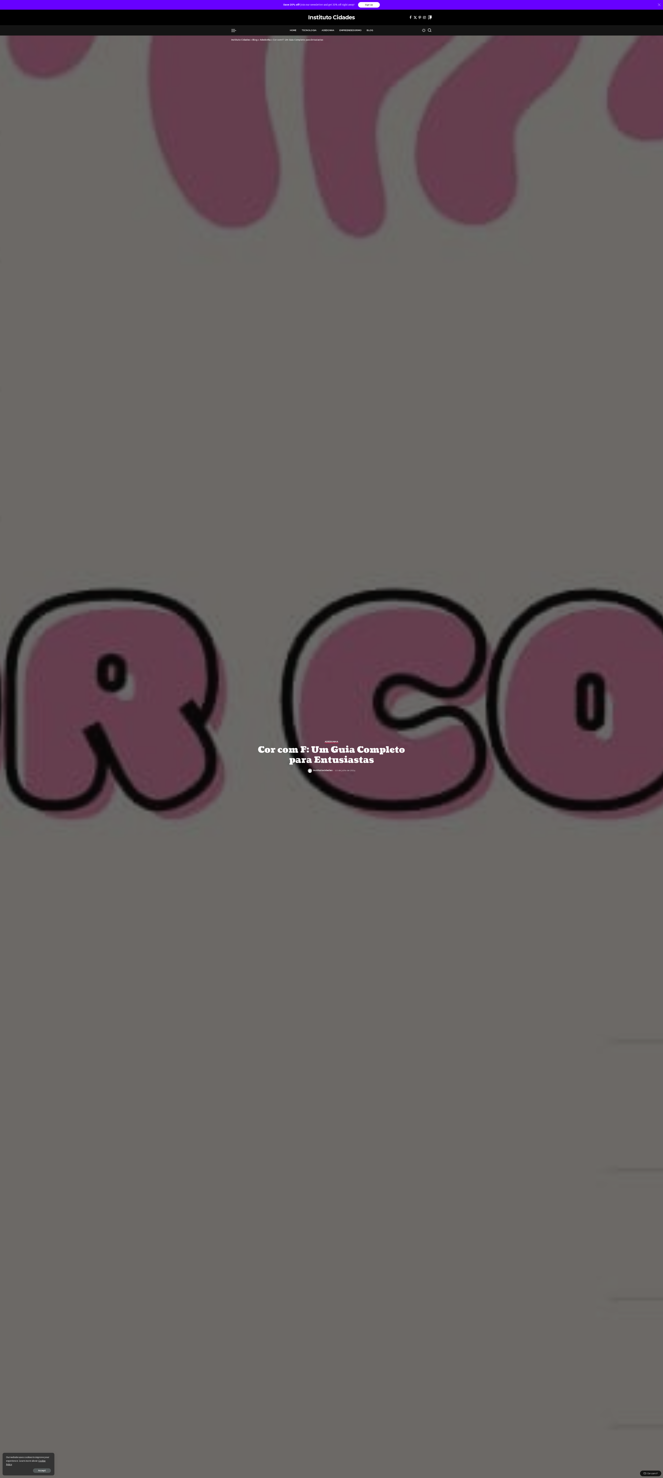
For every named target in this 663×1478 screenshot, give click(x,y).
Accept (42, 1470)
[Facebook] (410, 17)
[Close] (659, 5)
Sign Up (369, 5)
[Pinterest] (420, 17)
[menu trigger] (235, 30)
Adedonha (331, 742)
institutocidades (323, 770)
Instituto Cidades (331, 17)
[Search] (429, 30)
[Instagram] (424, 17)
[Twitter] (415, 17)
